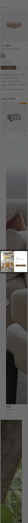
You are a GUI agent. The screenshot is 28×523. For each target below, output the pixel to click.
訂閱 (20, 265)
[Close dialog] (26, 251)
